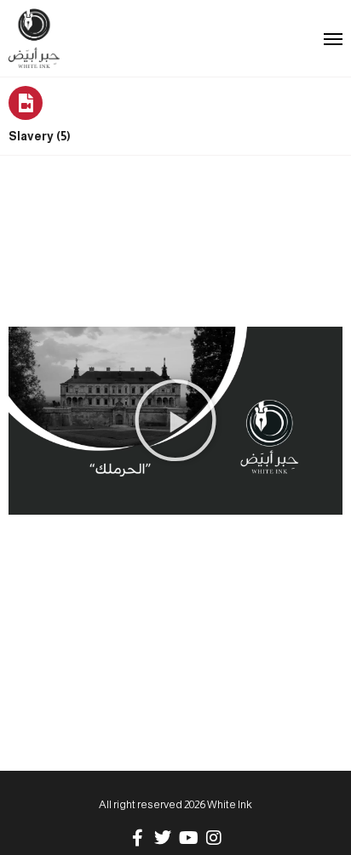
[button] (175, 420)
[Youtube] (188, 837)
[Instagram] (213, 837)
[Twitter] (162, 837)
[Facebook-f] (137, 837)
